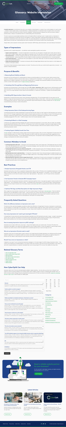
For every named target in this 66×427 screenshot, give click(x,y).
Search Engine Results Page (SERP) (13, 254)
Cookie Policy (17, 423)
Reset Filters (48, 290)
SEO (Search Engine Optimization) (13, 256)
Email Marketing (48, 304)
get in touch (11, 274)
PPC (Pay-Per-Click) (10, 258)
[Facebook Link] (41, 423)
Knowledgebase (22, 22)
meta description (47, 191)
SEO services (57, 100)
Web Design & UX (48, 312)
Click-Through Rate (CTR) (11, 252)
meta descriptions (57, 98)
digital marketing (25, 81)
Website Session (9, 262)
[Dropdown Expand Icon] (31, 3)
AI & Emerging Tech (49, 297)
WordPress (47, 316)
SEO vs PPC (34, 22)
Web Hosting (48, 314)
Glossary (28, 22)
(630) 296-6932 (45, 370)
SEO (6, 132)
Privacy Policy (11, 423)
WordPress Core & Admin (50, 318)
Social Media (47, 308)
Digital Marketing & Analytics (51, 301)
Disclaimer (29, 423)
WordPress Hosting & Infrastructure (52, 322)
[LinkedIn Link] (45, 423)
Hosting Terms (23, 423)
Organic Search (9, 261)
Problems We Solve (47, 22)
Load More (7, 353)
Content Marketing (49, 299)
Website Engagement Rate (11, 259)
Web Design (47, 310)
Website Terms (5, 423)
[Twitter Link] (43, 423)
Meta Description (9, 255)
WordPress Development (50, 320)
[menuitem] (29, 3)
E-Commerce (48, 303)
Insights (17, 22)
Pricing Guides (40, 22)
